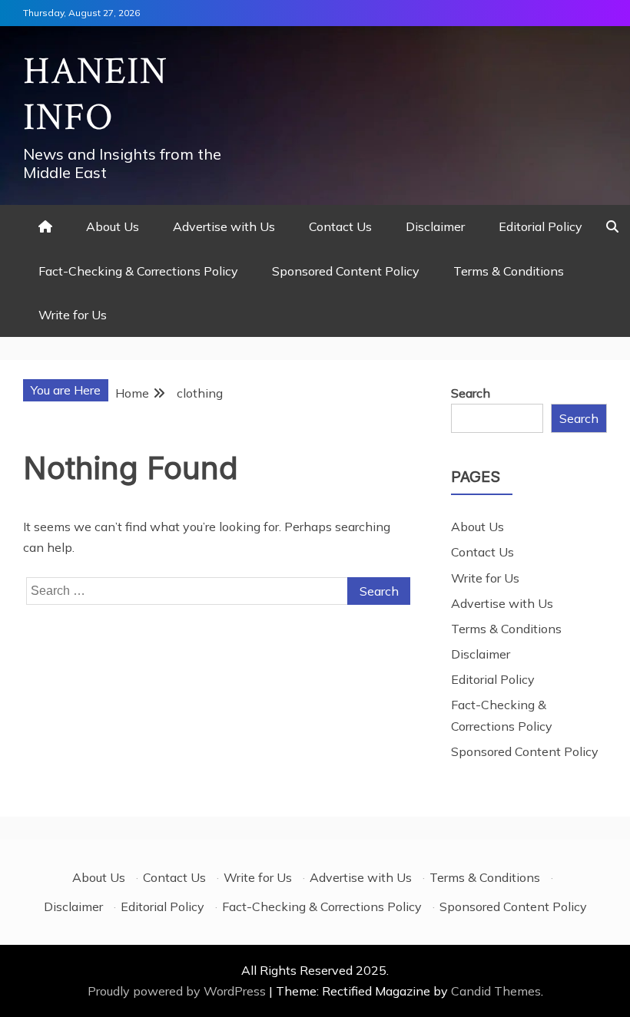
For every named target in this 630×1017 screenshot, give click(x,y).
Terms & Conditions (508, 271)
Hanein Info (95, 95)
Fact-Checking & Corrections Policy (138, 271)
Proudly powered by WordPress (178, 991)
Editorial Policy (540, 226)
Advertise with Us (224, 226)
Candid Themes (496, 991)
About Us (112, 226)
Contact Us (340, 226)
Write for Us (72, 314)
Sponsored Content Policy (345, 271)
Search (470, 393)
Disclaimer (435, 226)
